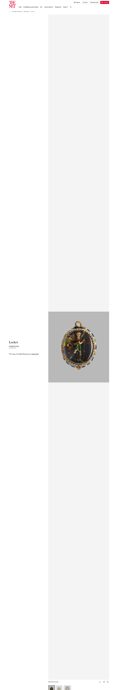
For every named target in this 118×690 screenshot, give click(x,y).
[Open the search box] (70, 7)
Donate (85, 2)
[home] (9, 11)
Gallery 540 (35, 354)
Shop (65, 7)
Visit (20, 7)
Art (41, 7)
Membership (94, 2)
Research (58, 7)
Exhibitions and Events (30, 7)
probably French (14, 346)
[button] (78, 347)
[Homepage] (12, 4)
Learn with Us (48, 7)
